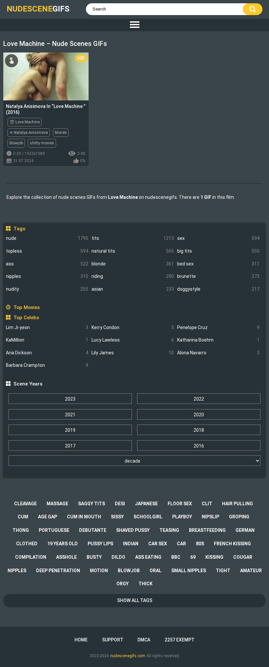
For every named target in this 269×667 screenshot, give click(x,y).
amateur (251, 570)
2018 (199, 430)
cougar (242, 557)
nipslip (210, 516)
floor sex (180, 503)
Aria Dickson (47, 352)
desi (120, 503)
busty (94, 557)
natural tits (133, 251)
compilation (30, 557)
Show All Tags (134, 600)
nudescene (38, 8)
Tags (19, 229)
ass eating (148, 557)
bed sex (218, 263)
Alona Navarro (218, 352)
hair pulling (237, 503)
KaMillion (47, 340)
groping (239, 516)
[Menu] (134, 25)
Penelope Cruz (218, 327)
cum (23, 516)
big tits (218, 251)
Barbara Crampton (47, 365)
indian (130, 543)
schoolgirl (148, 516)
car (181, 543)
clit (207, 503)
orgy (122, 583)
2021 (70, 414)
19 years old (62, 543)
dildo (118, 557)
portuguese (54, 530)
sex (218, 238)
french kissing (232, 543)
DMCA (143, 639)
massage (57, 503)
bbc (175, 557)
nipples (47, 276)
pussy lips (100, 543)
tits (133, 238)
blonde (133, 263)
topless (47, 251)
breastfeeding (207, 530)
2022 (199, 399)
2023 (70, 399)
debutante (92, 530)
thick (145, 583)
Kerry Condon (133, 327)
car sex (157, 543)
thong (20, 530)
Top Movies (26, 307)
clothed (26, 543)
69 (193, 557)
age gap (47, 516)
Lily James (133, 352)
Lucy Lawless (133, 340)
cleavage (25, 503)
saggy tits (91, 503)
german (245, 530)
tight (223, 570)
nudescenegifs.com (127, 656)
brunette (218, 276)
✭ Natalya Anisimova (29, 132)
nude (47, 238)
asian (133, 289)
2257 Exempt (180, 639)
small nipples (188, 570)
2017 (70, 445)
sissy (117, 516)
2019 (70, 430)
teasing (169, 530)
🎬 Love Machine (25, 122)
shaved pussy (133, 530)
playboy (182, 516)
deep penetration (58, 570)
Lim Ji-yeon (47, 327)
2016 (199, 445)
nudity (47, 289)
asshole (66, 557)
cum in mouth (84, 516)
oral (155, 570)
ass (47, 263)
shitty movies (42, 143)
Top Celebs (26, 318)
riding (133, 276)
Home (81, 639)
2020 (199, 414)
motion (99, 570)
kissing (214, 557)
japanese (146, 503)
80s (200, 543)
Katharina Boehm (218, 340)
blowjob (16, 143)
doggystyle (218, 289)
